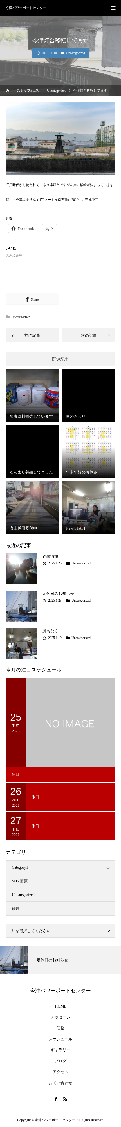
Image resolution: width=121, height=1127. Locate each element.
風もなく (50, 631)
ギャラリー (60, 1050)
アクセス (60, 1072)
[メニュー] (113, 8)
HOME (60, 1006)
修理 (16, 909)
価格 (60, 1028)
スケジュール (60, 1039)
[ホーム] (7, 90)
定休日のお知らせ (58, 594)
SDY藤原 (20, 881)
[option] (60, 960)
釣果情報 (50, 556)
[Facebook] (56, 1099)
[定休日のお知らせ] (21, 606)
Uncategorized (75, 53)
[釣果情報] (21, 568)
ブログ (60, 1061)
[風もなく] (21, 643)
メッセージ (60, 1017)
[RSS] (65, 1099)
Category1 (20, 867)
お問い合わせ (60, 1083)
